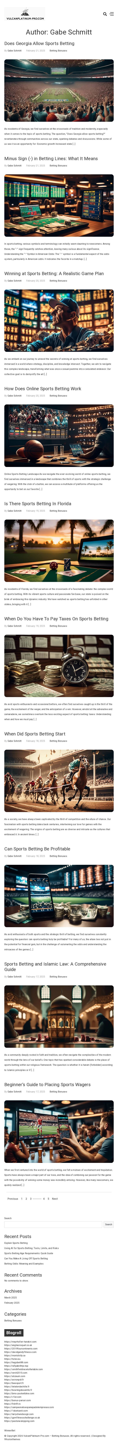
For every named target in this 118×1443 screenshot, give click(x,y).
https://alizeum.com (14, 1376)
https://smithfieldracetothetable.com (23, 1369)
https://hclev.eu (12, 1359)
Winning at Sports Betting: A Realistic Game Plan (54, 273)
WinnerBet (9, 1430)
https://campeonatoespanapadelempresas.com (29, 1407)
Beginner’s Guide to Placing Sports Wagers (47, 1084)
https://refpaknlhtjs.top (16, 1366)
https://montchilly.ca (14, 1355)
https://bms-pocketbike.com (19, 1393)
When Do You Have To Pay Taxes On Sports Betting (56, 618)
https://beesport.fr (14, 1383)
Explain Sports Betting (16, 1243)
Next (55, 1198)
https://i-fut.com (12, 1397)
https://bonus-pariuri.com (17, 1400)
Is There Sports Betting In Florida (37, 503)
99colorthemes (12, 1439)
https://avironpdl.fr (14, 1379)
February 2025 (11, 1302)
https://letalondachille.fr (16, 1386)
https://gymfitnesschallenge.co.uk (22, 1417)
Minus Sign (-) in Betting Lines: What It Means (51, 158)
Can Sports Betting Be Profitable (37, 849)
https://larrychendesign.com (19, 1414)
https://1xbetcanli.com (16, 1410)
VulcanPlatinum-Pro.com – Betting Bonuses (46, 1436)
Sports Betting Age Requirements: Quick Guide (28, 1253)
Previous (13, 1198)
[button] (105, 14)
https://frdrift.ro (12, 1403)
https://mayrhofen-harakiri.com (20, 1341)
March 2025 (10, 1297)
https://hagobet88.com (16, 1362)
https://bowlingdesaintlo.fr (18, 1390)
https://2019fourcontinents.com (21, 1348)
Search (8, 1218)
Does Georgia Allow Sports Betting (39, 43)
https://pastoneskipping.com (19, 1421)
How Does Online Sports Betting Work (42, 388)
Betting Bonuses (58, 50)
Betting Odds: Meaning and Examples (23, 1263)
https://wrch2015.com (15, 1372)
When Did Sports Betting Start (34, 734)
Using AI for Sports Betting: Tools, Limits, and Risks (31, 1248)
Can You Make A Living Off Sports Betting (26, 1258)
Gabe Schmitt (15, 50)
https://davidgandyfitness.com (20, 1352)
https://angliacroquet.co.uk (18, 1345)
